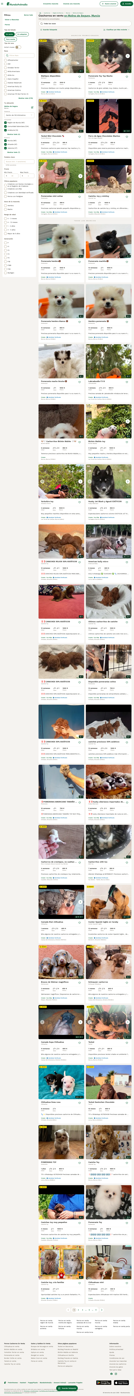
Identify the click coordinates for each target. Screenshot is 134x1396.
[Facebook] (111, 1374)
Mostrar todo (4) (13, 134)
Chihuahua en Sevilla (66, 1355)
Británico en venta (38, 1349)
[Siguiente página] (102, 1310)
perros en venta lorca (85, 1332)
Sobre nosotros (115, 1346)
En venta (9, 34)
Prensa (112, 1355)
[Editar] (32, 107)
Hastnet (23, 1383)
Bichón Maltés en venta (13, 1349)
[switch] (18, 47)
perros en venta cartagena (101, 1327)
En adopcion (22, 34)
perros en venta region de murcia (46, 1322)
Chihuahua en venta (11, 1346)
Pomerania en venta (11, 1355)
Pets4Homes (13, 1383)
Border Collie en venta (12, 1358)
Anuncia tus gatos (116, 1367)
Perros (7, 25)
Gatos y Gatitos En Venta (40, 1343)
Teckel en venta (10, 1361)
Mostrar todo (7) (13, 152)
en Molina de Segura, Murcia (82, 15)
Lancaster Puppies (75, 1383)
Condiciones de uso (116, 1358)
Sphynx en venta (37, 1352)
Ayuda (111, 1352)
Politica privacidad (116, 1349)
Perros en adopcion (65, 1366)
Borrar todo (28, 15)
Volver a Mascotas (12, 20)
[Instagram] (116, 1374)
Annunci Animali (60, 1383)
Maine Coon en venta (39, 1358)
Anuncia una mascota (71, 4)
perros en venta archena (46, 1327)
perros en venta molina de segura (65, 1322)
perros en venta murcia (83, 1327)
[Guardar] (79, 77)
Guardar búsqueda (50, 30)
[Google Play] (103, 1382)
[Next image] (128, 56)
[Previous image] (90, 56)
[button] (108, 56)
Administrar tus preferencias (13, 1392)
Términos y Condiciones (31, 1391)
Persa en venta (36, 1361)
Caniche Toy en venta (12, 1364)
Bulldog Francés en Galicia (68, 1358)
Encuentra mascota (50, 4)
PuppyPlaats (33, 1383)
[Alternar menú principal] (2, 4)
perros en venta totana (119, 1322)
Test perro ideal (115, 1370)
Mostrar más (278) (26, 98)
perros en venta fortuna (64, 1327)
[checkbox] (5, 60)
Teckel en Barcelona (65, 1346)
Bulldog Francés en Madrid (68, 1349)
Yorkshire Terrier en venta (14, 1352)
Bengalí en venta (37, 1355)
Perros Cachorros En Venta (14, 1343)
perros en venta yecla (121, 1326)
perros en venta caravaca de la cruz (84, 1322)
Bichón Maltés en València (68, 1352)
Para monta (10, 39)
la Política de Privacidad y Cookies (50, 1391)
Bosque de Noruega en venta (42, 1346)
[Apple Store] (121, 1382)
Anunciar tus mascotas (118, 1361)
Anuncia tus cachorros (117, 1364)
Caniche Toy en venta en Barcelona (67, 1362)
